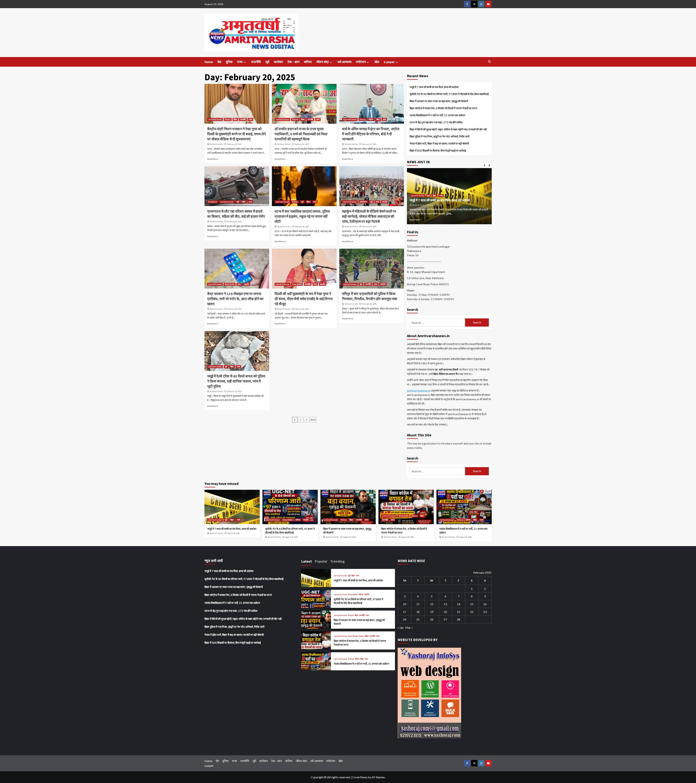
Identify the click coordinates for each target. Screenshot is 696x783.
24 (404, 619)
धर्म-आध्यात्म (344, 62)
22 (471, 611)
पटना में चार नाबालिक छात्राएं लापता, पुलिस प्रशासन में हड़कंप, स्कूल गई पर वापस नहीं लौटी (302, 216)
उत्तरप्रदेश (363, 202)
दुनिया (229, 62)
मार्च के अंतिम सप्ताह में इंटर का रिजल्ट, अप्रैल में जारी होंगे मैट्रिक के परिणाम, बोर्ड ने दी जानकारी (370, 134)
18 (418, 611)
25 (418, 619)
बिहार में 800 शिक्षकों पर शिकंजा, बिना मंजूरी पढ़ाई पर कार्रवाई (438, 150)
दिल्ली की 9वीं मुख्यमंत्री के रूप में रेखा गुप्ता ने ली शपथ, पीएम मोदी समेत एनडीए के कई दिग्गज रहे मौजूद (304, 298)
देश (219, 62)
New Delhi (229, 284)
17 (404, 611)
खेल (376, 62)
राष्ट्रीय (384, 202)
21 (458, 611)
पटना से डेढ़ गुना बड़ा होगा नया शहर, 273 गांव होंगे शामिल (436, 122)
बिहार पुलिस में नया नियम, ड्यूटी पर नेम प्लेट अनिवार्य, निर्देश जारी (439, 136)
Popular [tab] (321, 561)
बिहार (235, 119)
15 (471, 604)
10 (404, 604)
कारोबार (278, 62)
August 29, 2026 (436, 205)
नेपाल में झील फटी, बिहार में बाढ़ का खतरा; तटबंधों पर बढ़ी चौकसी (439, 143)
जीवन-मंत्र (322, 62)
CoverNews (359, 777)
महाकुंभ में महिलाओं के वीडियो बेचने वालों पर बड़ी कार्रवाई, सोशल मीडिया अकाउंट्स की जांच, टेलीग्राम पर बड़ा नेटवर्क (369, 216)
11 (418, 604)
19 (431, 611)
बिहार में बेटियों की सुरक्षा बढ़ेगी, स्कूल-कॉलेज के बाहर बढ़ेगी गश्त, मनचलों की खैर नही (448, 129)
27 (445, 619)
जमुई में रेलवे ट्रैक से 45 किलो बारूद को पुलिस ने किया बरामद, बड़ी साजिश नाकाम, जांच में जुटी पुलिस (236, 381)
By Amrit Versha (216, 144)
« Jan (401, 627)
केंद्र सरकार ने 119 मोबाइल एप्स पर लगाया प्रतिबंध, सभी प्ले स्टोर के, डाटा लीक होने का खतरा (235, 298)
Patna (228, 119)
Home (208, 62)
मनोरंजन (361, 62)
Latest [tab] (306, 561)
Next (313, 419)
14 (458, 604)
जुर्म (267, 62)
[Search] (489, 62)
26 (431, 619)
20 (445, 611)
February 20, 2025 (234, 144)
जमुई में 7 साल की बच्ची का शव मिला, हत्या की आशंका (434, 87)
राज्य (240, 62)
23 (485, 611)
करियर (308, 62)
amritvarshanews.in (418, 390)
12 (431, 604)
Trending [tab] (337, 561)
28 (458, 619)
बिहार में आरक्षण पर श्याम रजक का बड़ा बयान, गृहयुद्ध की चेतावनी (439, 101)
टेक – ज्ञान (293, 62)
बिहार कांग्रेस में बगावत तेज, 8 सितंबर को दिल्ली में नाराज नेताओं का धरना (443, 108)
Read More (212, 159)
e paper (389, 62)
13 (445, 604)
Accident (212, 202)
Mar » (409, 627)
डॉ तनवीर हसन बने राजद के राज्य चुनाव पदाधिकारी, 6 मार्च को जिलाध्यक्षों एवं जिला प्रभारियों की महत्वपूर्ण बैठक (301, 134)
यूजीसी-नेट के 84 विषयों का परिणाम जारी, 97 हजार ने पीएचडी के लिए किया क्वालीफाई (449, 94)
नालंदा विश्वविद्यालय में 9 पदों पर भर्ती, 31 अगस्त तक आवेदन (437, 115)
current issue (215, 119)
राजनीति (256, 62)
